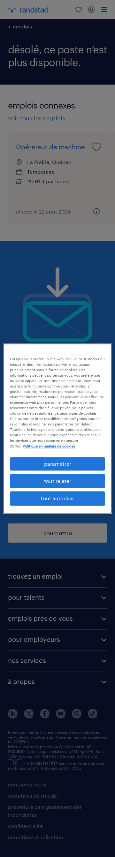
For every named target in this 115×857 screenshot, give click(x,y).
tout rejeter (57, 481)
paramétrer (57, 464)
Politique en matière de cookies (49, 446)
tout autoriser (57, 498)
